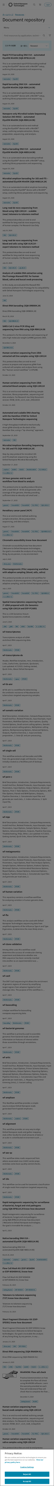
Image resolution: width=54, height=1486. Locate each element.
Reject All (27, 1474)
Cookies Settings (27, 1467)
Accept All (27, 1481)
